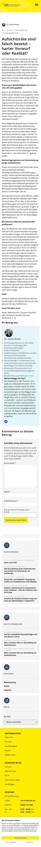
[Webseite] (6, 421)
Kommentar (10, 463)
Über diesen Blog (12, 780)
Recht (7, 775)
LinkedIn (30, 376)
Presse (8, 750)
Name (7, 492)
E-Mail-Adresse (11, 501)
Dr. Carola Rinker (12, 339)
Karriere (8, 742)
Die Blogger (10, 784)
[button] (35, 5)
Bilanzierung (10, 771)
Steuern (8, 767)
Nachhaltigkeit (11, 746)
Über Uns (9, 737)
